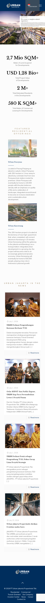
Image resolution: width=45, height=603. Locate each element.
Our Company (27, 594)
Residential (15, 592)
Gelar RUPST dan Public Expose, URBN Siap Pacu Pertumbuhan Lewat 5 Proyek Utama (21, 394)
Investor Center (14, 597)
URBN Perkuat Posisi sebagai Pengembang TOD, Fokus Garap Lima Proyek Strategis (21, 459)
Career (30, 597)
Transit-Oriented (14, 594)
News (24, 597)
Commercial (25, 592)
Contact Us (21, 599)
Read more (34, 353)
